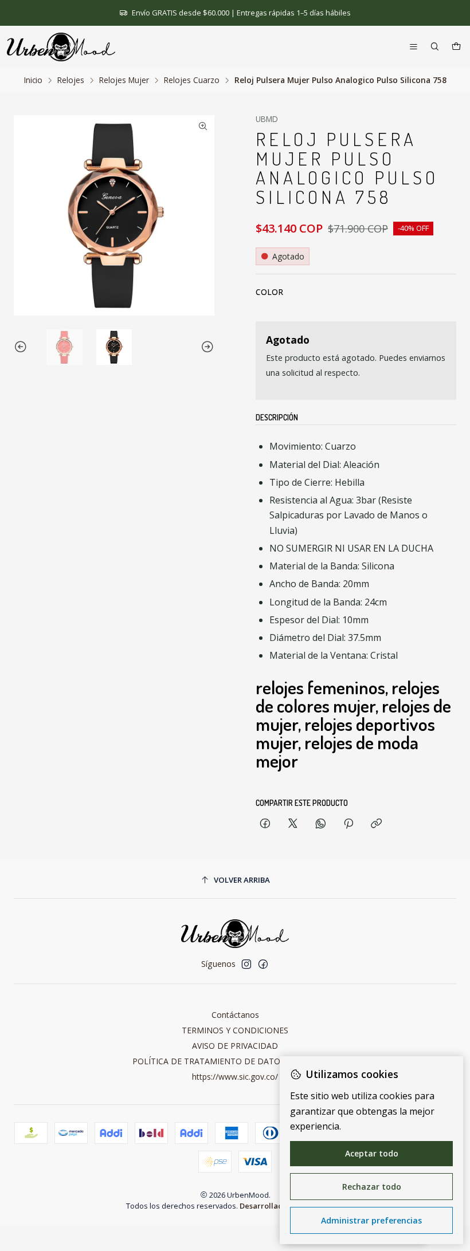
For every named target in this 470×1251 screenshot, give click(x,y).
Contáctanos (235, 1014)
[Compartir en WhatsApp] (320, 824)
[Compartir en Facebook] (265, 824)
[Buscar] (435, 47)
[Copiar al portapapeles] (376, 824)
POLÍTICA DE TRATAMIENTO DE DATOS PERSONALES (235, 1061)
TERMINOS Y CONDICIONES (235, 1030)
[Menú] (413, 47)
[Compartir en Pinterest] (348, 824)
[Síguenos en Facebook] (263, 964)
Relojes (70, 80)
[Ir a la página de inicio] (61, 47)
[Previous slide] (22, 347)
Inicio (33, 80)
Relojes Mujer (124, 80)
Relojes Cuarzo (192, 80)
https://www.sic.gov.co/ (235, 1076)
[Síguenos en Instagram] (246, 964)
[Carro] (456, 47)
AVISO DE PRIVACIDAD (235, 1045)
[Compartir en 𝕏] (293, 824)
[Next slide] (205, 347)
